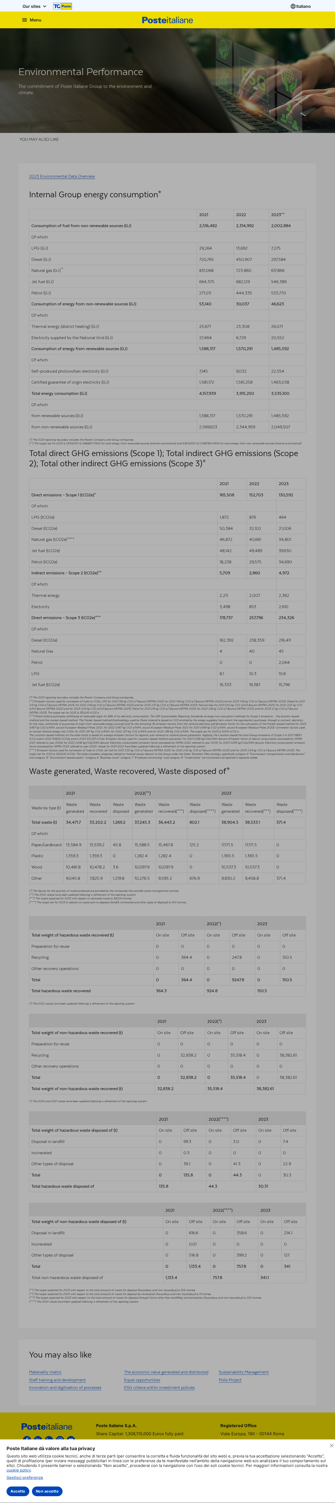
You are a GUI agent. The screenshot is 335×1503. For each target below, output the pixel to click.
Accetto (17, 1491)
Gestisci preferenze (25, 1477)
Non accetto (47, 1491)
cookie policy (19, 1470)
